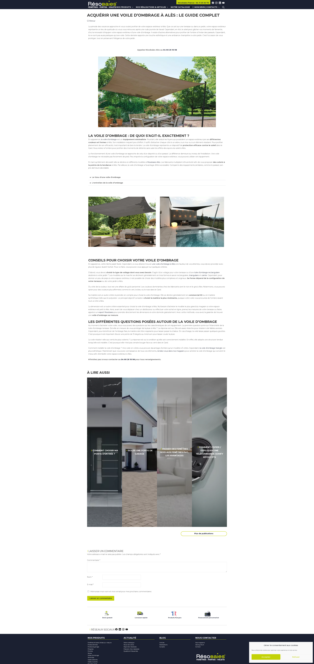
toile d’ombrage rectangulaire (207, 272)
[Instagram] (123, 629)
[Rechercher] (223, 7)
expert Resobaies (105, 312)
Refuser (296, 657)
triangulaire (194, 275)
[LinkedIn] (120, 629)
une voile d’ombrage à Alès (164, 264)
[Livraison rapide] (140, 612)
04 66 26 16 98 (170, 50)
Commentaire (93, 560)
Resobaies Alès (153, 162)
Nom (90, 577)
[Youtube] (126, 629)
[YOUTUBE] (223, 2)
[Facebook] (116, 629)
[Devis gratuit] (106, 612)
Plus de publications (203, 533)
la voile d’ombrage (109, 139)
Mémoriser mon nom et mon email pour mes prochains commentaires (120, 591)
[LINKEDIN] (220, 2)
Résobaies (186, 3)
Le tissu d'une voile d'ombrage (106, 177)
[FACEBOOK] (213, 2)
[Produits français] (174, 612)
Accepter (266, 657)
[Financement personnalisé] (207, 612)
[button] (157, 177)
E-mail (90, 584)
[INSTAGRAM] (216, 2)
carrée (204, 275)
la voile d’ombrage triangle (211, 348)
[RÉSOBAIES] (102, 4)
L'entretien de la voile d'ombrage (107, 183)
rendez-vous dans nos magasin (170, 351)
